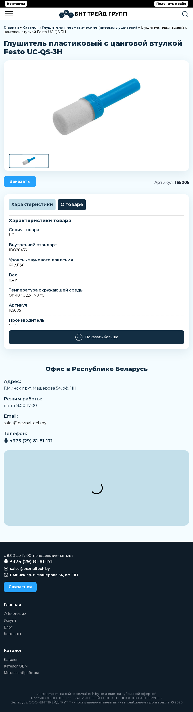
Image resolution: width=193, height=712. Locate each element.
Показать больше (101, 337)
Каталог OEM (16, 666)
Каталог (30, 27)
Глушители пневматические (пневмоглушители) (89, 27)
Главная (11, 27)
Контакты (16, 4)
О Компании (15, 614)
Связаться (20, 586)
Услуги (10, 620)
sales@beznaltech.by (25, 423)
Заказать (20, 181)
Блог (8, 627)
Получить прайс (171, 4)
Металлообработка (21, 673)
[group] (96, 107)
